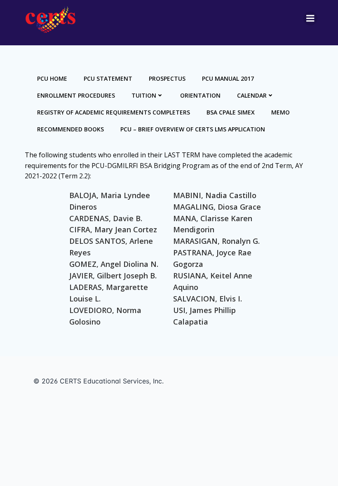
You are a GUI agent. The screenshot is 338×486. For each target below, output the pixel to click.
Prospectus (167, 78)
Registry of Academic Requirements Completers (113, 112)
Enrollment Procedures (76, 95)
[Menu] (310, 19)
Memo (280, 112)
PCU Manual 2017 (228, 78)
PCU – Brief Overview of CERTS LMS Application (192, 129)
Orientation (200, 95)
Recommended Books (70, 129)
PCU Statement (108, 78)
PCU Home (52, 78)
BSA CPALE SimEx (231, 112)
